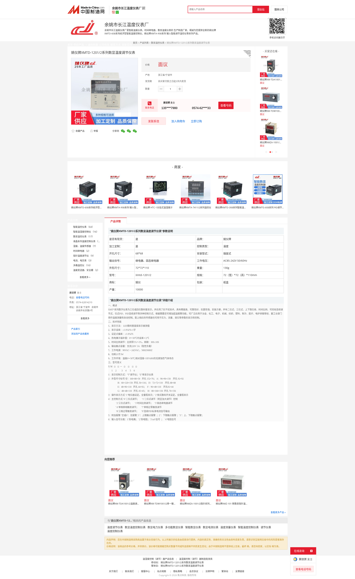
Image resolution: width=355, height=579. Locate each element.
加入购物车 (178, 121)
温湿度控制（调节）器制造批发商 (195, 559)
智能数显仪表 (193, 527)
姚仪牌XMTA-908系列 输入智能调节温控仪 (128, 207)
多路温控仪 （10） (82, 265)
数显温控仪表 (157, 42)
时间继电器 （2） (82, 251)
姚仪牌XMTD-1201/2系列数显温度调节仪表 (182, 562)
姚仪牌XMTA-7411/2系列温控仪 (195, 207)
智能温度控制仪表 (248, 527)
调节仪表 (266, 527)
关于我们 (113, 571)
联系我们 (129, 571)
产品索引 (75, 329)
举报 (96, 131)
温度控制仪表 (115, 531)
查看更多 (85, 277)
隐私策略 (177, 571)
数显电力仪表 (155, 527)
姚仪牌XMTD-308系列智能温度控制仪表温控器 (238, 207)
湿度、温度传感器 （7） (85, 246)
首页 (135, 42)
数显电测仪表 (210, 527)
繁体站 (225, 571)
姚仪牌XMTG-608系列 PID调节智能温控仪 (272, 207)
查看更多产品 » (278, 512)
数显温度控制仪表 (135, 527)
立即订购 (196, 121)
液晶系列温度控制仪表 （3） (87, 241)
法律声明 (209, 571)
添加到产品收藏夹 (80, 333)
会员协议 (193, 571)
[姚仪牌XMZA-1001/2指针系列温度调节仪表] (271, 129)
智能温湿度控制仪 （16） (86, 231)
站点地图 (161, 571)
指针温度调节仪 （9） (84, 255)
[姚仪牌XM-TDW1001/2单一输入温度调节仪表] (271, 97)
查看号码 (225, 105)
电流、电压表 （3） (83, 260)
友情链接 (239, 571)
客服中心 (145, 571)
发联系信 (153, 121)
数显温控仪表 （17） (83, 236)
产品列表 (144, 42)
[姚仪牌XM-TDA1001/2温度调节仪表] (271, 66)
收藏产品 (79, 131)
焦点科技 (182, 575)
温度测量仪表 (228, 527)
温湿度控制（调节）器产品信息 (158, 559)
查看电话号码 (82, 297)
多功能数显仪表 (174, 527)
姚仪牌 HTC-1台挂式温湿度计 (158, 207)
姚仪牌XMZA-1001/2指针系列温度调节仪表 (281, 142)
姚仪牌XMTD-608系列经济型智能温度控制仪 (93, 207)
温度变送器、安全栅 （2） (86, 270)
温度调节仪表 (115, 527)
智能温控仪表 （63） (83, 226)
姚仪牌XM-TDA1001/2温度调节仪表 (278, 79)
